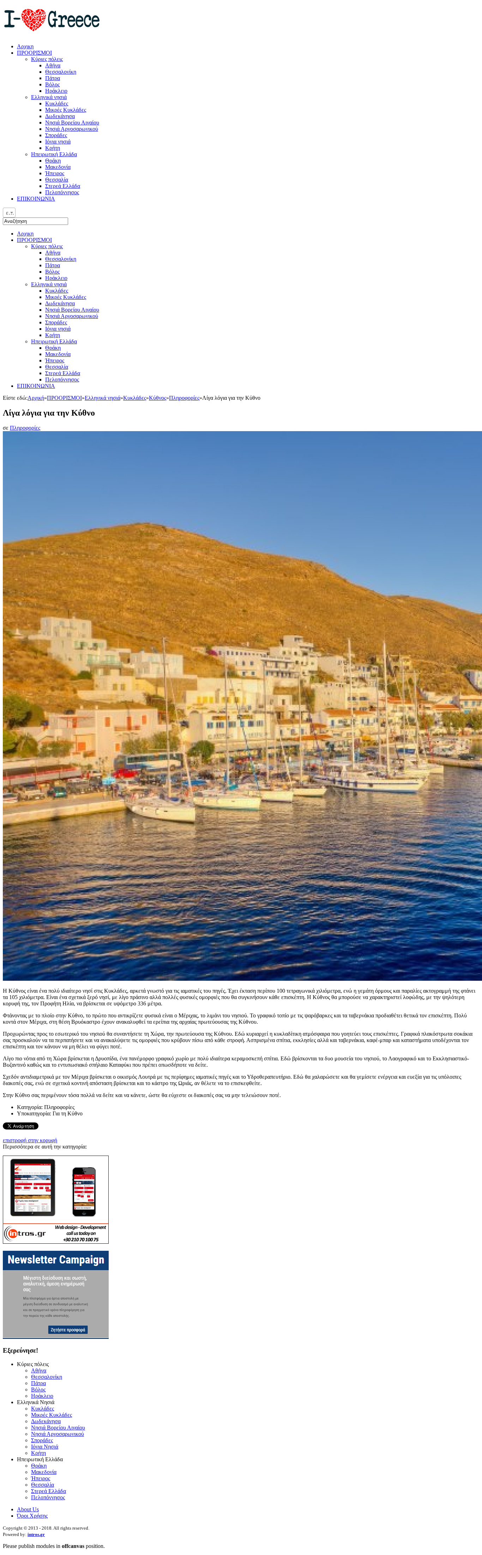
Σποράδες (56, 322)
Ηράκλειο (56, 278)
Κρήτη (52, 335)
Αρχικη (25, 234)
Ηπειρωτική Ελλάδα (54, 341)
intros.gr (36, 1534)
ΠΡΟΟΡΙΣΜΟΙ (34, 240)
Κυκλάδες (56, 291)
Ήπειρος (54, 360)
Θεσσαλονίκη (60, 259)
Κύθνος (157, 398)
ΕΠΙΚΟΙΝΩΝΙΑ (36, 386)
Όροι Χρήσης (32, 1516)
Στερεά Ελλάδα (62, 373)
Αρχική (36, 398)
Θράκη (53, 348)
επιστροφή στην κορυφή (30, 1140)
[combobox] (9, 213)
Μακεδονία (58, 354)
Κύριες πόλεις (47, 246)
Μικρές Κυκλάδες (65, 297)
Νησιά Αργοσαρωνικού (71, 316)
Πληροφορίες (184, 398)
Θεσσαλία (56, 367)
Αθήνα (52, 253)
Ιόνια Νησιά (44, 1447)
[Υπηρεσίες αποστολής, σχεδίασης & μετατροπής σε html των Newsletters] (56, 1337)
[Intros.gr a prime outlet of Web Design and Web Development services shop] (56, 1242)
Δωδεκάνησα (60, 303)
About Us (28, 1509)
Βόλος (52, 272)
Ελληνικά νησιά (49, 284)
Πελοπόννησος (62, 379)
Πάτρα (52, 265)
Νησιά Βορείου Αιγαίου (72, 310)
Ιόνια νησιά (58, 329)
